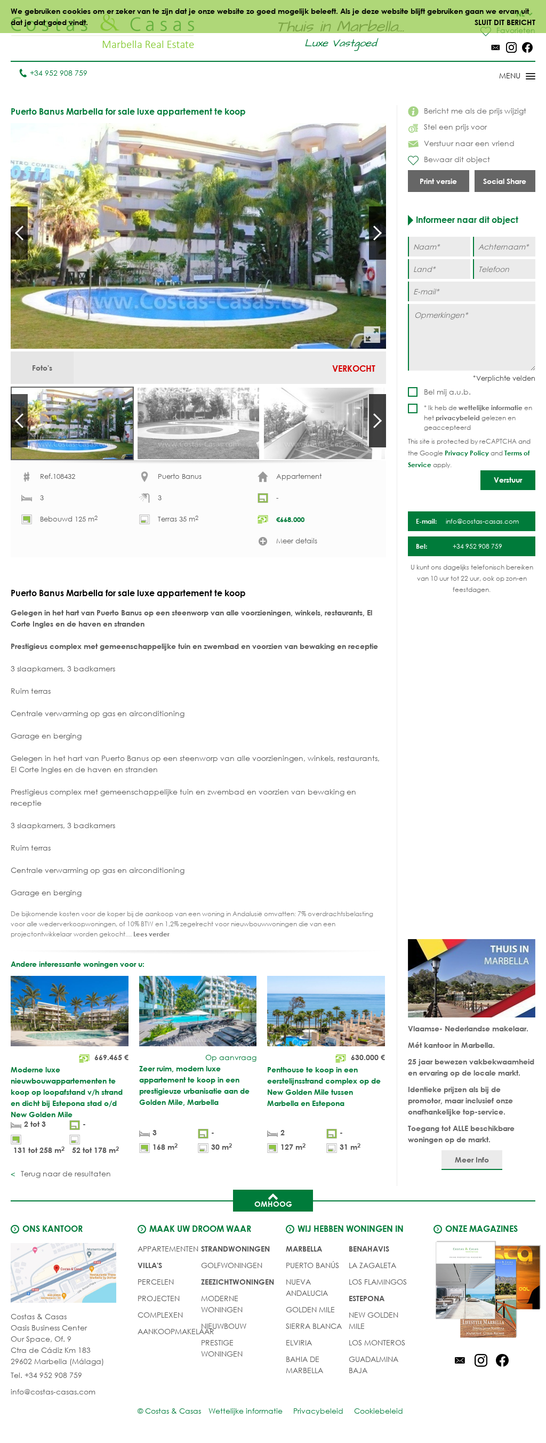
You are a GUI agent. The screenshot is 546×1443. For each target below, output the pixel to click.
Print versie (438, 181)
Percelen (156, 1282)
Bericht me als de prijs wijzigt (475, 111)
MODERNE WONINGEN (222, 1303)
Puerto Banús (312, 1265)
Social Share (504, 181)
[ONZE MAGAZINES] (480, 1291)
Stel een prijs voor (455, 127)
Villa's (150, 1265)
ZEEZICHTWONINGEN (237, 1281)
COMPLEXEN (160, 1315)
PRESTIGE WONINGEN (222, 1348)
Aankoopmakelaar (176, 1331)
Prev (19, 233)
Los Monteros (377, 1342)
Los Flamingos (378, 1282)
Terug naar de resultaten (65, 1173)
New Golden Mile (373, 1320)
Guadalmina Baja (373, 1364)
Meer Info (472, 1159)
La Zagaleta (372, 1265)
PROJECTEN (159, 1298)
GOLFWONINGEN (231, 1265)
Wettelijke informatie (245, 1411)
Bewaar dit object (457, 159)
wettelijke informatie (491, 407)
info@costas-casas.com (53, 1391)
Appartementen (168, 1249)
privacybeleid (458, 417)
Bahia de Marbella (304, 1364)
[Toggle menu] (503, 76)
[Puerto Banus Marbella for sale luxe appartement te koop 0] (198, 235)
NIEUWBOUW (223, 1326)
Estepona (366, 1298)
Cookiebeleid (378, 1411)
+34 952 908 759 (58, 73)
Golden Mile (310, 1309)
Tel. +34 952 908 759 (46, 1375)
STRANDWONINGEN (235, 1248)
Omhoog (273, 1203)
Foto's (42, 367)
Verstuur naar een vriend (469, 143)
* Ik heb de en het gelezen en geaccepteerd (478, 417)
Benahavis (369, 1248)
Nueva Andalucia (307, 1287)
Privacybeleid (318, 1411)
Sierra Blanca (314, 1326)
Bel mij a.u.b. (447, 392)
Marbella (304, 1248)
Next (377, 233)
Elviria (299, 1342)
